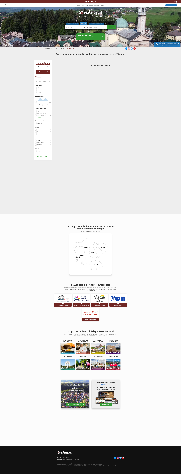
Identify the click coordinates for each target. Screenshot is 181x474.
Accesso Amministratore (61, 468)
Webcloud (105, 465)
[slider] (35, 102)
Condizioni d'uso (114, 465)
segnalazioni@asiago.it (98, 464)
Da (36, 104)
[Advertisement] (43, 183)
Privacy (109, 465)
